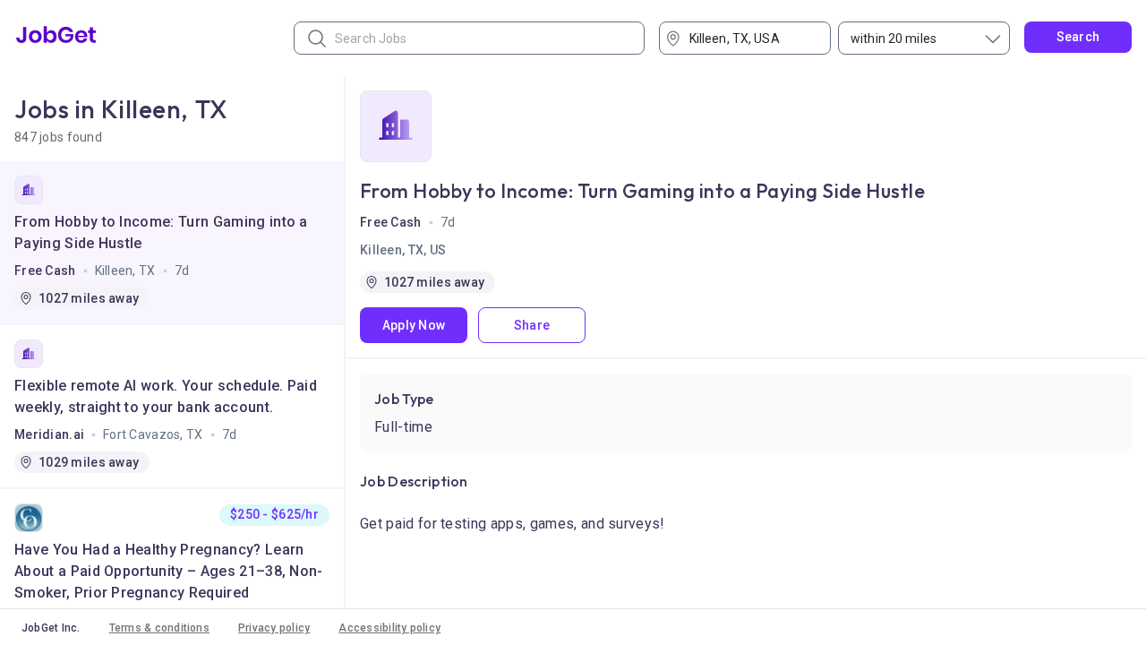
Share (532, 325)
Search (1078, 37)
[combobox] (751, 38)
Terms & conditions (159, 628)
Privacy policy (274, 628)
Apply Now (414, 325)
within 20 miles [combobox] (893, 38)
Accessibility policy (389, 628)
